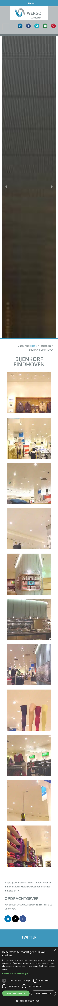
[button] (6, 187)
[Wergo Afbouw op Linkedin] (7, 918)
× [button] (55, 950)
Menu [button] (31, 3)
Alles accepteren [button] (16, 993)
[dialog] (29, 976)
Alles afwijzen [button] (43, 993)
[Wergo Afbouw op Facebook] (22, 918)
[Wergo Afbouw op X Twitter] (15, 918)
